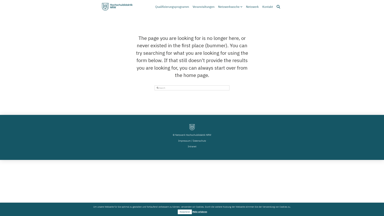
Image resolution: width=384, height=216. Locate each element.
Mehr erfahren (199, 211)
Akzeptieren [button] (185, 212)
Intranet (192, 146)
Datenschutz (199, 140)
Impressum (184, 140)
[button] (278, 6)
